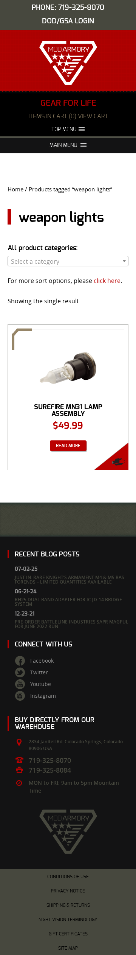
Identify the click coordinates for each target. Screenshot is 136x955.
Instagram (43, 695)
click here (107, 281)
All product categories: (43, 248)
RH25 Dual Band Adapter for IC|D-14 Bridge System (68, 601)
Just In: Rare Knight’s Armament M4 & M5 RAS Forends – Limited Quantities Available (69, 579)
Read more (68, 445)
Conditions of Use (68, 876)
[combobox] (68, 261)
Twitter (39, 672)
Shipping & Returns (68, 905)
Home (15, 189)
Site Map (68, 948)
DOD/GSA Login (68, 21)
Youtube (40, 684)
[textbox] (68, 261)
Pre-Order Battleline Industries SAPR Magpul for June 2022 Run (71, 624)
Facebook (42, 660)
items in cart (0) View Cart (68, 116)
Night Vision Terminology (68, 919)
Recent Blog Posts (47, 554)
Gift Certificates (68, 934)
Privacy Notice (68, 891)
